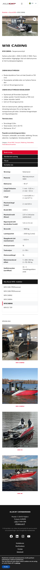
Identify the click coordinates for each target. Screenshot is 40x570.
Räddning (23, 142)
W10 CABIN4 (20, 406)
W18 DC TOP (8, 307)
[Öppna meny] (22, 4)
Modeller (5, 12)
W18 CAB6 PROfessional (12, 291)
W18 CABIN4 (8, 299)
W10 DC (20, 493)
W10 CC (20, 450)
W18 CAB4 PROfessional (12, 287)
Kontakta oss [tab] (8, 165)
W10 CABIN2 (20, 362)
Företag (20, 549)
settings (17, 563)
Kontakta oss (20, 543)
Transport (17, 142)
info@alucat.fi (20, 524)
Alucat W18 (12, 12)
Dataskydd (20, 552)
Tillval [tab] (6, 161)
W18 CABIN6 (8, 303)
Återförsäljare (20, 546)
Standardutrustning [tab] (11, 156)
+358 (16, 521)
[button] (34, 19)
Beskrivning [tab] (8, 152)
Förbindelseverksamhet (9, 144)
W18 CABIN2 (8, 295)
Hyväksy (6, 567)
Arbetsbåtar (30, 142)
